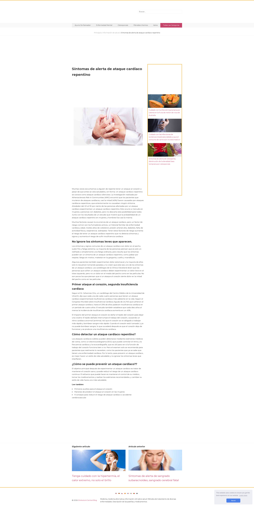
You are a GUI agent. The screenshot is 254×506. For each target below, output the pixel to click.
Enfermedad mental (104, 25)
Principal (97, 33)
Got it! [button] (233, 500)
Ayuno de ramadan (83, 25)
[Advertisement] (103, 11)
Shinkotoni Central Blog (87, 500)
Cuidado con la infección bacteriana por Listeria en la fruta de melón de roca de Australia (164, 112)
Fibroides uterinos (141, 25)
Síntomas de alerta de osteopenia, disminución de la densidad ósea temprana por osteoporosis (162, 161)
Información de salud (110, 33)
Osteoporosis (123, 25)
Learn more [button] (243, 495)
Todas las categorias (171, 25)
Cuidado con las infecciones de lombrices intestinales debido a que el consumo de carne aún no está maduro (164, 137)
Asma (155, 25)
